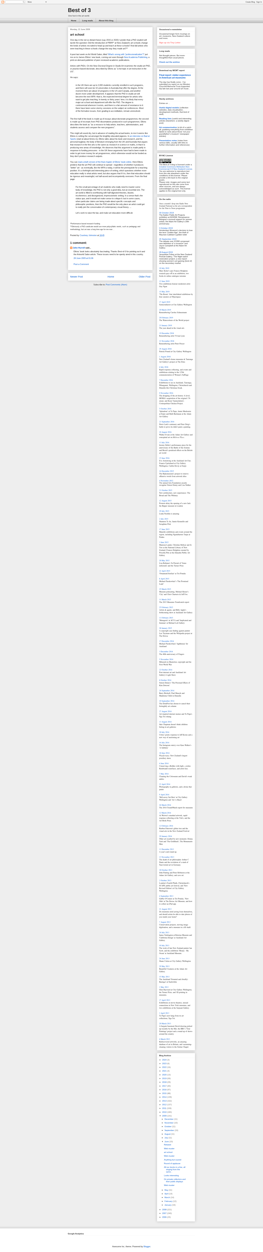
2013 (164, 1101)
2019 (164, 1078)
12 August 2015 (165, 500)
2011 (164, 1108)
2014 (164, 1097)
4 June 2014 (163, 763)
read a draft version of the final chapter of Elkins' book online (104, 162)
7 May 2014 (163, 773)
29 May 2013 (164, 966)
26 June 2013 (164, 958)
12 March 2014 (165, 812)
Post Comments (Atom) (116, 284)
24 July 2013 (164, 932)
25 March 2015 (165, 589)
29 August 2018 (165, 348)
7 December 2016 (166, 380)
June (167, 1141)
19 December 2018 (166, 333)
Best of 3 (79, 10)
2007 (164, 1213)
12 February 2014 (166, 825)
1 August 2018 (165, 356)
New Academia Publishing (135, 57)
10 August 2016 (165, 432)
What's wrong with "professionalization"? (126, 54)
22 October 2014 (165, 669)
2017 (164, 1086)
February (169, 1201)
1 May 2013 (163, 987)
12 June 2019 (164, 281)
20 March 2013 (165, 1023)
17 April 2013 (164, 1000)
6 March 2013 (164, 1039)
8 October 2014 (165, 680)
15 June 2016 (164, 458)
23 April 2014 (164, 784)
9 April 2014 (164, 794)
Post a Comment (81, 264)
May (167, 1190)
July (166, 1138)
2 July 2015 (163, 519)
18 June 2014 (164, 753)
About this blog (106, 20)
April (167, 1194)
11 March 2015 (165, 599)
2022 (164, 1067)
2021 (164, 1071)
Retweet (167, 1145)
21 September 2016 (166, 421)
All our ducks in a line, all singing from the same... (174, 1169)
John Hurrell (79, 248)
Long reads (87, 20)
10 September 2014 (166, 701)
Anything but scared (172, 1160)
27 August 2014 (165, 711)
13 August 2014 (165, 721)
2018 (164, 1082)
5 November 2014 (166, 659)
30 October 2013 (165, 870)
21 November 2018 (166, 341)
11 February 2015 (166, 617)
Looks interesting (171, 1175)
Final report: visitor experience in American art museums (175, 76)
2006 (164, 1217)
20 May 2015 (164, 560)
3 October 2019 (166, 228)
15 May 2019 (164, 291)
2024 (164, 1060)
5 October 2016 (165, 408)
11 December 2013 (166, 849)
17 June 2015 (164, 529)
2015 (164, 1093)
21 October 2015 (165, 490)
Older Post (144, 276)
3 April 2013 (164, 1013)
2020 (164, 1075)
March (168, 1197)
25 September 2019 (167, 239)
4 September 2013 (166, 896)
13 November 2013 (166, 857)
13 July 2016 (164, 442)
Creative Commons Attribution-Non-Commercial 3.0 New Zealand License (175, 168)
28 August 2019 (166, 252)
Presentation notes (168, 140)
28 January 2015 (165, 628)
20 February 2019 (166, 317)
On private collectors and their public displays (175, 1180)
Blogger (147, 1246)
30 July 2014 (164, 732)
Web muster (169, 1148)
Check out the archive (169, 62)
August (168, 1134)
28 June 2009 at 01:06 (83, 258)
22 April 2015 (164, 571)
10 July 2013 (164, 945)
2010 (164, 1112)
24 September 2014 (166, 690)
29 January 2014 (165, 836)
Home (73, 20)
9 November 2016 (166, 393)
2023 (164, 1063)
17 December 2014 (166, 641)
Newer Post (76, 276)
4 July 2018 (163, 367)
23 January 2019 (165, 325)
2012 (164, 1104)
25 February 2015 (166, 607)
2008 (164, 1209)
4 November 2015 (166, 481)
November (169, 1123)
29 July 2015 (164, 511)
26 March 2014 (165, 805)
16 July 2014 (164, 742)
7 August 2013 (165, 922)
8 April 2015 (164, 578)
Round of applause (172, 1163)
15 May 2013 (164, 976)
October (168, 1126)
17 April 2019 (164, 302)
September (170, 1130)
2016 (164, 1090)
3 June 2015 (163, 542)
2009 (164, 1116)
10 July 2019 (164, 268)
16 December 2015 (166, 471)
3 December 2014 (166, 651)
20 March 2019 (165, 309)
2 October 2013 (165, 880)
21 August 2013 (165, 909)
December (169, 1119)
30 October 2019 (166, 213)
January (168, 1205)
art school (168, 1152)
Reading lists (165, 118)
